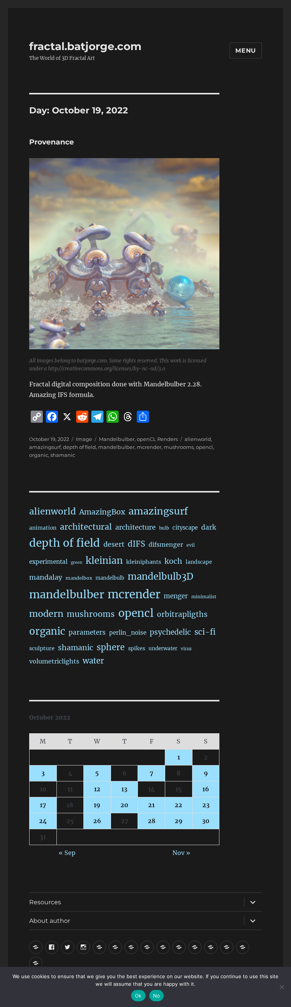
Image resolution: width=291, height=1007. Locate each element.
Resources (45, 902)
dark (208, 527)
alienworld (198, 439)
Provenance (51, 142)
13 (124, 789)
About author (49, 920)
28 (151, 821)
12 (97, 789)
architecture (135, 527)
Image (84, 439)
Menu (245, 50)
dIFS (136, 544)
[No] (281, 987)
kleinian (104, 560)
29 (179, 821)
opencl (204, 447)
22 (178, 805)
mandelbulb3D (160, 576)
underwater (163, 648)
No (156, 996)
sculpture (42, 648)
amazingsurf (45, 447)
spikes (136, 648)
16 (205, 789)
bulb (164, 528)
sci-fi (205, 632)
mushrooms (179, 447)
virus (186, 648)
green (76, 562)
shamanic (62, 455)
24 (43, 821)
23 (206, 805)
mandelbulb (109, 578)
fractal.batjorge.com (85, 46)
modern (46, 613)
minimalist (203, 596)
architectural (86, 527)
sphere (111, 647)
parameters (87, 632)
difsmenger (166, 544)
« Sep (67, 852)
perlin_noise (127, 632)
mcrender (149, 447)
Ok (138, 996)
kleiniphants (143, 561)
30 (206, 821)
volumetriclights (54, 661)
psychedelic (170, 632)
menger (176, 596)
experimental (48, 561)
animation (42, 527)
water (93, 661)
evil (190, 545)
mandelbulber (116, 447)
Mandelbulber (117, 439)
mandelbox (79, 578)
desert (113, 544)
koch (173, 561)
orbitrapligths (182, 614)
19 (97, 805)
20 (124, 805)
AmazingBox (102, 511)
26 (97, 821)
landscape (199, 561)
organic (38, 455)
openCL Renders (157, 439)
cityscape (185, 527)
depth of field (79, 447)
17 (43, 805)
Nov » (181, 852)
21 (151, 805)
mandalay (45, 577)
